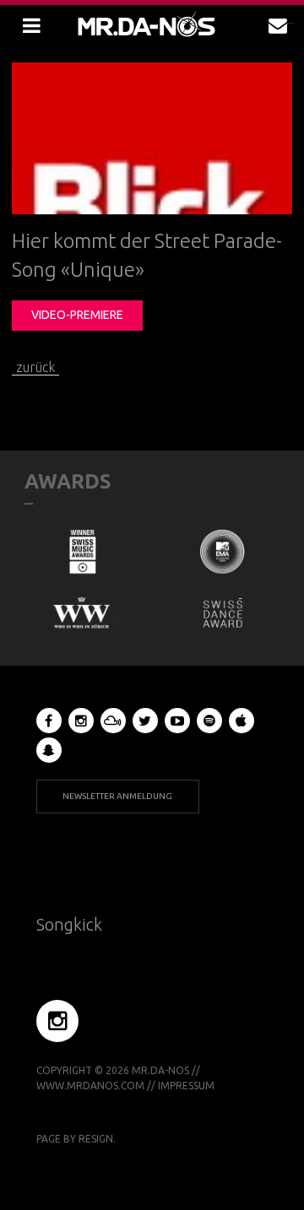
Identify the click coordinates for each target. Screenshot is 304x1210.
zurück (35, 367)
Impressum (186, 1085)
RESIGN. (97, 1138)
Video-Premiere (77, 314)
